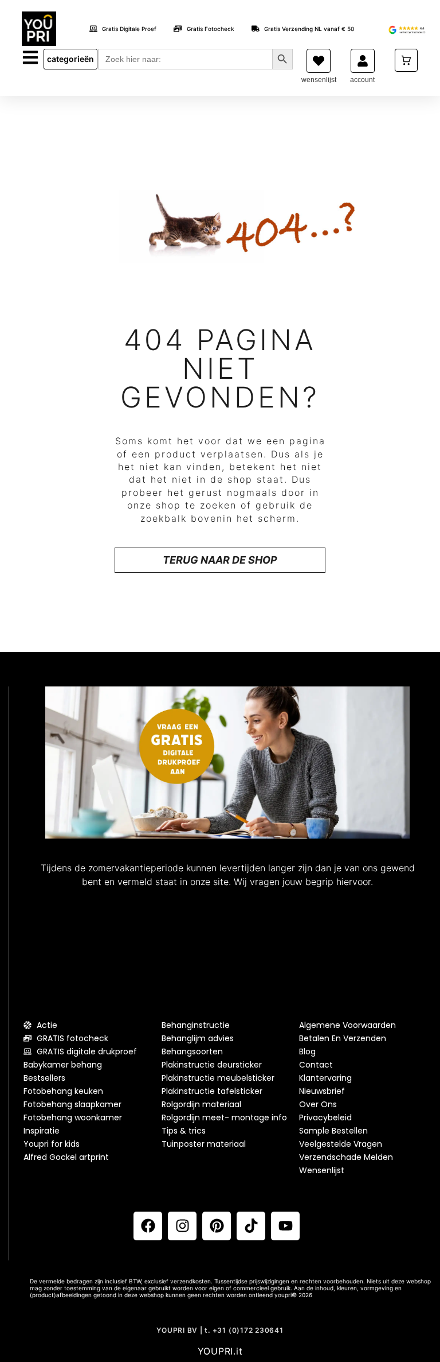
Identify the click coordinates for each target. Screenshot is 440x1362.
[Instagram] (182, 1226)
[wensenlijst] (319, 61)
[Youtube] (285, 1226)
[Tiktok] (251, 1226)
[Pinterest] (216, 1226)
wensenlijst (318, 80)
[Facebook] (147, 1226)
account (362, 80)
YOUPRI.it (220, 1351)
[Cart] (406, 60)
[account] (363, 61)
